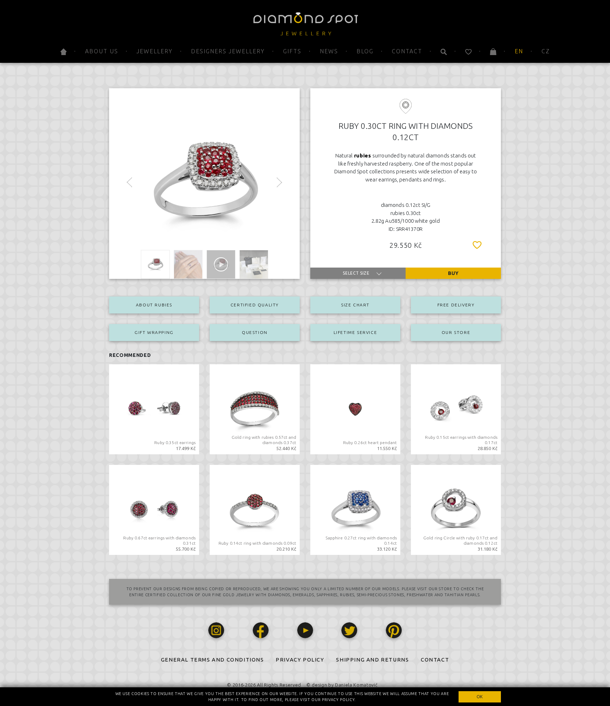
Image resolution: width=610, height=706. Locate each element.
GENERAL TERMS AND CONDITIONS (212, 660)
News (329, 51)
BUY (453, 273)
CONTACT (435, 660)
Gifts (292, 51)
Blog (365, 51)
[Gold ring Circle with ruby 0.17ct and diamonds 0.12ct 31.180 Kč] (456, 509)
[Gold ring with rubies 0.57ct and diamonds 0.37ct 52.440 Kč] (255, 409)
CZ (546, 51)
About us (101, 51)
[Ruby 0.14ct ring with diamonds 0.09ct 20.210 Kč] (255, 509)
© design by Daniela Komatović (341, 684)
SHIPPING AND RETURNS (372, 660)
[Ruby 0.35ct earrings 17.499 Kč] (154, 409)
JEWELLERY (155, 51)
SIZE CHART (355, 305)
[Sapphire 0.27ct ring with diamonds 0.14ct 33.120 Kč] (355, 509)
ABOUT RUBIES (154, 305)
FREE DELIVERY (456, 305)
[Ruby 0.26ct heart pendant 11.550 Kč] (355, 409)
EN (519, 51)
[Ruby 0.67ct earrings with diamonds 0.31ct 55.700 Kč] (154, 509)
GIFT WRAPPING (154, 332)
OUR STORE (456, 332)
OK (480, 696)
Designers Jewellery (228, 51)
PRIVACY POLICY (300, 660)
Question (255, 332)
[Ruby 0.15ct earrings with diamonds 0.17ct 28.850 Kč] (456, 409)
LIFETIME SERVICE (355, 332)
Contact (407, 51)
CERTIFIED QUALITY (255, 305)
